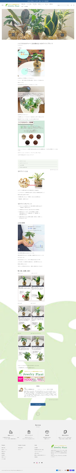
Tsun (57, 169)
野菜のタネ (3, 451)
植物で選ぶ (3, 447)
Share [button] (20, 47)
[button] (2, 5)
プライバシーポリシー (38, 451)
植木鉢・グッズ (4, 449)
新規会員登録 (20, 447)
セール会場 (3, 458)
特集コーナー (4, 457)
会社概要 (36, 447)
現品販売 (3, 455)
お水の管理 (22, 165)
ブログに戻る (38, 404)
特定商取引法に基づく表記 (39, 449)
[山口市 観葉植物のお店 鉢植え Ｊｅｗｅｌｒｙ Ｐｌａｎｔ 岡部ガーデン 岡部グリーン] (31, 372)
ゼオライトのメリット (24, 163)
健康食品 (3, 453)
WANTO (57, 399)
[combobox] (63, 5)
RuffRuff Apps (53, 169)
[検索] (68, 5)
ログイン (19, 449)
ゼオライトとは (23, 161)
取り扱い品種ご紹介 (23, 167)
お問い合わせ (37, 453)
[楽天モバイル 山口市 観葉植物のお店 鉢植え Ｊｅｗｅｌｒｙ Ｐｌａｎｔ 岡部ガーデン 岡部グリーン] (31, 379)
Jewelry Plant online (7, 470)
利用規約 (36, 457)
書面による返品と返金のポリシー (40, 455)
